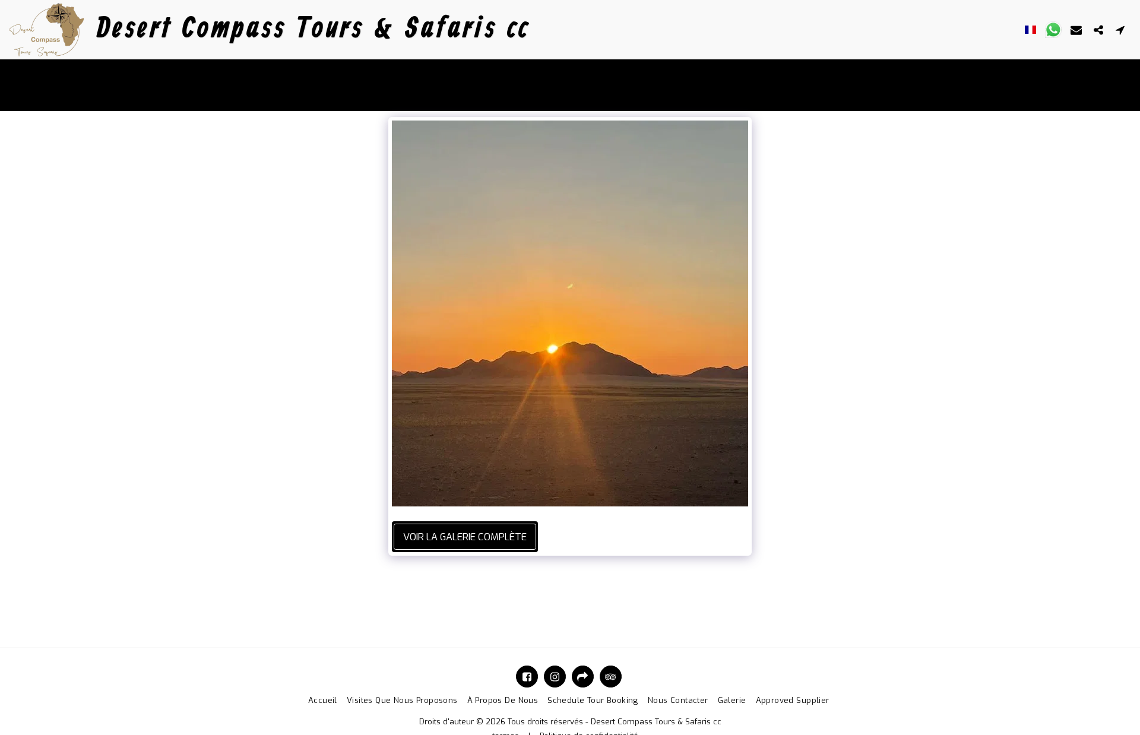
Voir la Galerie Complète (465, 536)
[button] (1053, 30)
